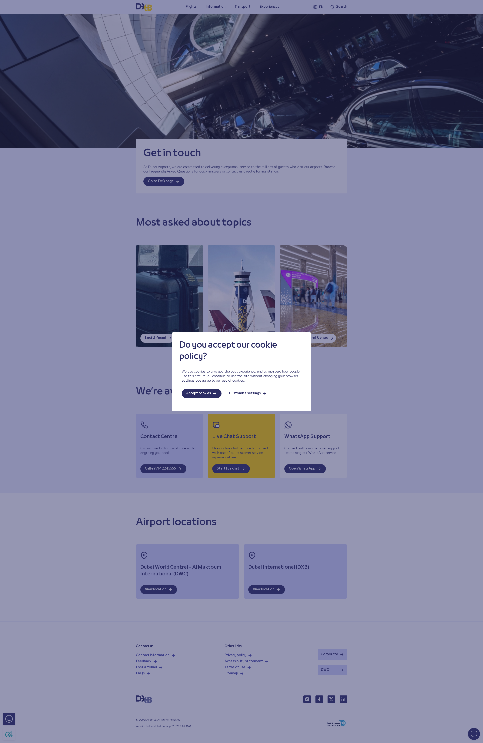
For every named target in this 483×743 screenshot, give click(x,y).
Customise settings (245, 393)
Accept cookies (198, 393)
